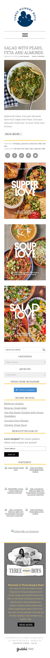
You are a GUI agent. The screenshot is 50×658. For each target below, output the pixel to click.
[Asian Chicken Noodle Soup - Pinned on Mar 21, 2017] (14, 470)
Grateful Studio (21, 643)
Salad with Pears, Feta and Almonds (23, 50)
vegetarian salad (39, 149)
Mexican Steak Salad (15, 407)
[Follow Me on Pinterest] (25, 533)
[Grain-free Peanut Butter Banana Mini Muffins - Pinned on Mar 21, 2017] (35, 471)
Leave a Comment (38, 56)
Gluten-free (33, 144)
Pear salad (24, 149)
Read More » (13, 134)
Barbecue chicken (14, 403)
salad (31, 149)
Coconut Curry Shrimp (16, 420)
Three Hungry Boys (25, 17)
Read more (26, 624)
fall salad (17, 149)
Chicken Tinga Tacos (15, 425)
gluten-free (25, 144)
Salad (40, 144)
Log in (34, 643)
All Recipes (16, 144)
